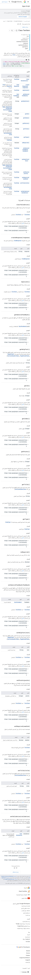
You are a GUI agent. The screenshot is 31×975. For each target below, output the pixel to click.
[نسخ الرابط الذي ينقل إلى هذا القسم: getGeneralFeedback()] (12, 315)
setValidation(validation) (25, 192)
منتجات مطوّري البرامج (25, 908)
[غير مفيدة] (18, 24)
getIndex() (26, 118)
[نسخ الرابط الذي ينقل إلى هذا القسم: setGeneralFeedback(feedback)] (6, 585)
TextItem (16, 79)
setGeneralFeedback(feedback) (26, 149)
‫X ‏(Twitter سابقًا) (26, 939)
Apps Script (26, 6)
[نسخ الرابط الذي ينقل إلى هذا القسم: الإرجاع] (25, 212)
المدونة (28, 934)
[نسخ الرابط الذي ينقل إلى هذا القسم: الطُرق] (25, 72)
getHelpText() (25, 101)
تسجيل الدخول (4, 1)
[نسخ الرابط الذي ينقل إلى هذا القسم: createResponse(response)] (9, 238)
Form (14, 55)
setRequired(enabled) (25, 178)
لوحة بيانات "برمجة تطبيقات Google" (23, 923)
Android (28, 950)
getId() (27, 114)
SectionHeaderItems (13, 356)
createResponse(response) (25, 86)
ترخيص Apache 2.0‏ (5, 877)
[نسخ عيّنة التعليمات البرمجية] (29, 60)
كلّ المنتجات (27, 962)
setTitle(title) (24, 183)
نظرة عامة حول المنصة (26, 906)
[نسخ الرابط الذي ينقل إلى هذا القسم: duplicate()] (19, 282)
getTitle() (26, 129)
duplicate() (26, 90)
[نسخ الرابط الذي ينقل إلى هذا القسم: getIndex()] (20, 419)
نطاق (23, 223)
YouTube (28, 941)
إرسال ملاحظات (25, 27)
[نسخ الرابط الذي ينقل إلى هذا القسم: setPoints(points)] (14, 680)
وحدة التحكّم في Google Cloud (24, 926)
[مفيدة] (20, 24)
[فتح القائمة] (28, 1)
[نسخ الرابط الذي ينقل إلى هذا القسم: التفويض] (24, 219)
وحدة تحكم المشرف (26, 921)
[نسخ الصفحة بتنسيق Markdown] (12, 30)
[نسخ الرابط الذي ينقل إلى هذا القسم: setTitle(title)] (16, 771)
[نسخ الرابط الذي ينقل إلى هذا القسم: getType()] (21, 519)
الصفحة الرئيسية (27, 21)
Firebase (28, 955)
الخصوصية (25, 968)
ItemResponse (16, 85)
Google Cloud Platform (25, 957)
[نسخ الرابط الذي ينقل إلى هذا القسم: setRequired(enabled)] (12, 726)
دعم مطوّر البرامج (26, 912)
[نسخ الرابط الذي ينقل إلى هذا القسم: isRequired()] (18, 552)
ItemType (16, 137)
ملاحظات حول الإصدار (26, 910)
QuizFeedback (16, 95)
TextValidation (19, 834)
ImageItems (9, 107)
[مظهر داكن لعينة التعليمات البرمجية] (26, 60)
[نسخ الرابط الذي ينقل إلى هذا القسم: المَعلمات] (24, 245)
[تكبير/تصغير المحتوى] (22, 35)
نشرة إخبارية (27, 937)
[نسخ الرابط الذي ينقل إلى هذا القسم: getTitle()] (20, 484)
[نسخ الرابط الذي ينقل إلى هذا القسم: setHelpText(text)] (14, 633)
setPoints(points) (26, 172)
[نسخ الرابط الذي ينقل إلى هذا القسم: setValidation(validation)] (8, 816)
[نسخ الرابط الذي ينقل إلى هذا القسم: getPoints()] (19, 452)
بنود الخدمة (28, 915)
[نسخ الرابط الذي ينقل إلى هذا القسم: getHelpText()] (17, 349)
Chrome (28, 953)
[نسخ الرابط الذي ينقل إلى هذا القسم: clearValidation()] (14, 205)
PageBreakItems (7, 107)
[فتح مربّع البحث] (9, 2)
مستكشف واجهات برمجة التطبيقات (23, 928)
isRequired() (25, 142)
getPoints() (26, 123)
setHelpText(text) (25, 160)
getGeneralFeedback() (25, 95)
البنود (29, 968)
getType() (26, 137)
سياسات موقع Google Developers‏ (10, 879)
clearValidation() (25, 80)
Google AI (28, 960)
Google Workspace (18, 21)
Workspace (20, 2)
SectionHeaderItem (20, 489)
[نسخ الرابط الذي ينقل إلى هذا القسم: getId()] (22, 386)
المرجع (4, 21)
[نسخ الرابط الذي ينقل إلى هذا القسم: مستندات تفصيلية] (17, 200)
